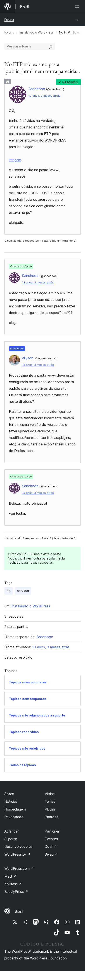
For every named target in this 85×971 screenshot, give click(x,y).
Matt (10, 876)
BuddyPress (16, 891)
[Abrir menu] (78, 6)
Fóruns (9, 20)
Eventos (51, 839)
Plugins (50, 809)
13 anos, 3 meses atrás (44, 95)
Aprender (11, 831)
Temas (50, 801)
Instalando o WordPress (36, 32)
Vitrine (50, 794)
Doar (51, 846)
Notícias (10, 801)
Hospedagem (15, 809)
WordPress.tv (17, 854)
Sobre (9, 794)
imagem (15, 160)
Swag (51, 854)
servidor (23, 591)
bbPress (13, 884)
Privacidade (13, 817)
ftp (9, 591)
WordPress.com (19, 868)
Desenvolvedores (18, 846)
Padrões (51, 817)
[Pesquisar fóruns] (51, 46)
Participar (52, 831)
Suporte (10, 839)
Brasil (19, 911)
